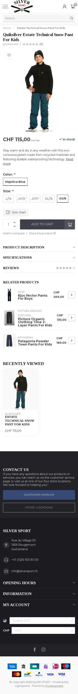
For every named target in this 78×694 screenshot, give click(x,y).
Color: (9, 174)
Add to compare (14, 233)
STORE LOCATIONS (39, 507)
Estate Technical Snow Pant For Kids (41, 28)
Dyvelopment (54, 685)
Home (7, 28)
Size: (8, 191)
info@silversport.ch (24, 571)
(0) (41, 44)
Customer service (39, 495)
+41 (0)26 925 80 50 (25, 559)
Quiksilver (10, 44)
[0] (73, 6)
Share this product (41, 233)
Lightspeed (22, 685)
